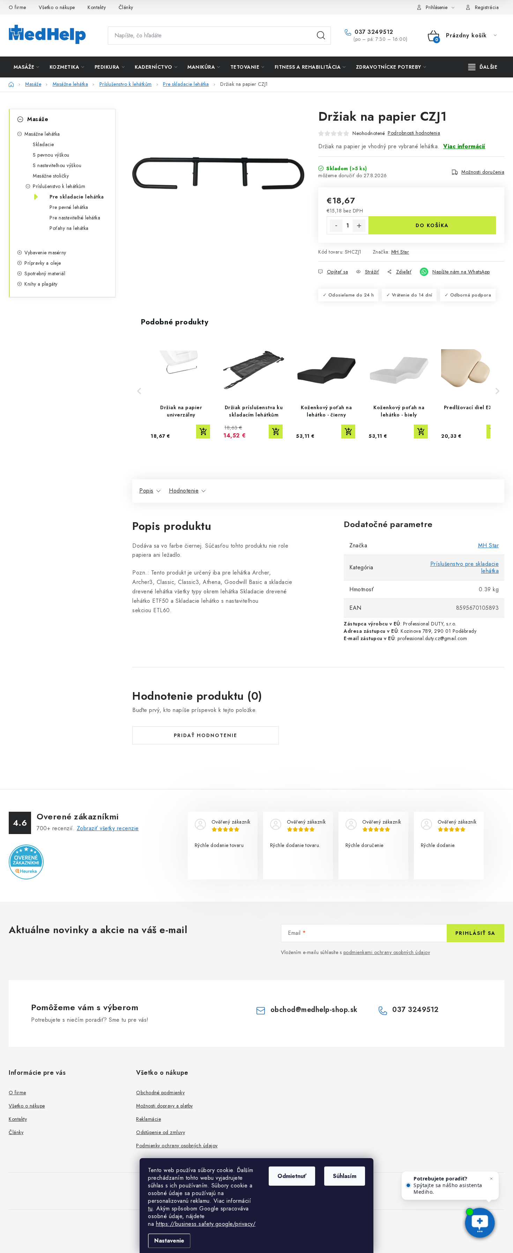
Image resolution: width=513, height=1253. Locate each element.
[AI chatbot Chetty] (479, 1223)
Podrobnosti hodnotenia (414, 132)
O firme (17, 7)
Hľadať (321, 36)
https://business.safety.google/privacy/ (206, 1224)
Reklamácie (148, 1119)
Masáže (37, 119)
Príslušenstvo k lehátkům (59, 186)
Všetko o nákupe (57, 7)
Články (126, 7)
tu (150, 1209)
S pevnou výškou (51, 154)
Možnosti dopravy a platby (164, 1105)
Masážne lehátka (42, 133)
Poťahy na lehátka (69, 228)
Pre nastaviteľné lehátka (75, 217)
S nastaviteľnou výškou (57, 165)
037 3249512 (373, 32)
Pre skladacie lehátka (77, 196)
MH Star (400, 251)
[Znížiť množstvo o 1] (336, 225)
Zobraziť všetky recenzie (108, 828)
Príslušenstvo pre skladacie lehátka (464, 567)
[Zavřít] (491, 1178)
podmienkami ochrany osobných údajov (386, 952)
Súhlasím (344, 1176)
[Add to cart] (203, 431)
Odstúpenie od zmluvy (160, 1132)
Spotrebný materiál (44, 273)
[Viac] (483, 67)
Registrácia (487, 7)
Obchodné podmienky (160, 1092)
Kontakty (97, 7)
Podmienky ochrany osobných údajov (177, 1145)
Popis (146, 491)
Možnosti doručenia (482, 171)
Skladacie (43, 144)
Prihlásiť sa (475, 933)
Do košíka (432, 225)
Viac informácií (464, 146)
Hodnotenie (184, 491)
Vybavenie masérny (45, 252)
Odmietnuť (291, 1176)
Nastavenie (169, 1241)
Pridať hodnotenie (205, 735)
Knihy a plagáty (41, 283)
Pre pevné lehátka (69, 207)
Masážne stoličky (51, 175)
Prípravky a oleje (42, 263)
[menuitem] (26, 67)
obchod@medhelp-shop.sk (314, 1010)
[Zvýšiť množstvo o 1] (359, 225)
